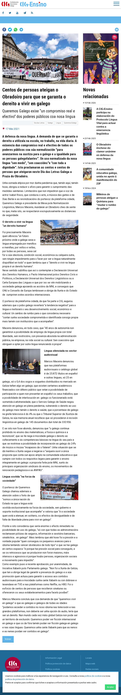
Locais (89, 658)
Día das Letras (39, 123)
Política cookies (52, 669)
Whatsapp (15, 29)
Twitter (10, 29)
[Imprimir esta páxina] (117, 29)
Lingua (58, 123)
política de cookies (93, 676)
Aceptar (110, 687)
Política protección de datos (58, 663)
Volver (8, 639)
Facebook (4, 29)
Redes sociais (92, 669)
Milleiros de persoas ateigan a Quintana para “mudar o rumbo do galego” (107, 201)
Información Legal (53, 658)
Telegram (21, 29)
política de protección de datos (19, 679)
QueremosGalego (70, 123)
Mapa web (90, 663)
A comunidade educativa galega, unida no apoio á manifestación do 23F (106, 176)
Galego (50, 123)
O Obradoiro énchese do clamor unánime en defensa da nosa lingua (106, 151)
